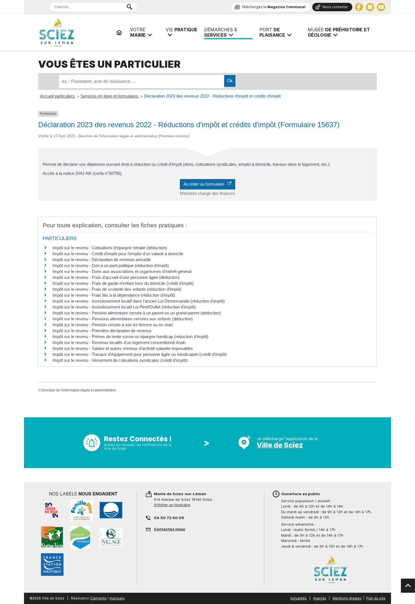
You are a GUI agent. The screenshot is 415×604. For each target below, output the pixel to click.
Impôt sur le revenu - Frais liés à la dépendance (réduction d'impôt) (114, 295)
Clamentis (98, 598)
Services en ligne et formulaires (109, 96)
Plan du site (375, 598)
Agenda (319, 598)
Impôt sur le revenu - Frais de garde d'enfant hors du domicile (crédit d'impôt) (123, 283)
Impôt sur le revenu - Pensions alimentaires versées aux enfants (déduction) (123, 318)
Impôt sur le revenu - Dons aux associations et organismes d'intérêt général (122, 271)
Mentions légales (347, 598)
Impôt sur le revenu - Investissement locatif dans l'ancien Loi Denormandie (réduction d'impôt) (139, 301)
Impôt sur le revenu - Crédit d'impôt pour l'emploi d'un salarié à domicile (118, 253)
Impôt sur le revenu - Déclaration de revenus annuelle (102, 259)
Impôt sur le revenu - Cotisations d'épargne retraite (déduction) (110, 247)
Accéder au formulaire (206, 184)
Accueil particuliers (58, 96)
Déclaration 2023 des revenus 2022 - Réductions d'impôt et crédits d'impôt (212, 96)
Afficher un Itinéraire (172, 504)
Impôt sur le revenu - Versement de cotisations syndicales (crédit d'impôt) (120, 360)
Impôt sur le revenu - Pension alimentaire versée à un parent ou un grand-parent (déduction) (137, 312)
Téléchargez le (273, 7)
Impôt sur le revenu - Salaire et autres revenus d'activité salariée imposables (123, 348)
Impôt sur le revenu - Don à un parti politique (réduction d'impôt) (111, 265)
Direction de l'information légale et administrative (79, 390)
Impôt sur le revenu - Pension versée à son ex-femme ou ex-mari (113, 324)
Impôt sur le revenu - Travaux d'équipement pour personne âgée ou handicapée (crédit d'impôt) (140, 354)
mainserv (117, 598)
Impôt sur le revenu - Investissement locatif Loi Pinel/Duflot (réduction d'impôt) (124, 307)
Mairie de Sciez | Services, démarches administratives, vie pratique (75, 32)
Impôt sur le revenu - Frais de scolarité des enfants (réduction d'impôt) (117, 289)
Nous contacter (335, 7)
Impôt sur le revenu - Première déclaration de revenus (102, 330)
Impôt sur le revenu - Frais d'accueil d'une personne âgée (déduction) (116, 277)
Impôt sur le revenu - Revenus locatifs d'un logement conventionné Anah (119, 342)
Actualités (298, 598)
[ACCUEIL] (119, 32)
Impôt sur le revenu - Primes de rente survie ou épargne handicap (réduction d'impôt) (130, 336)
